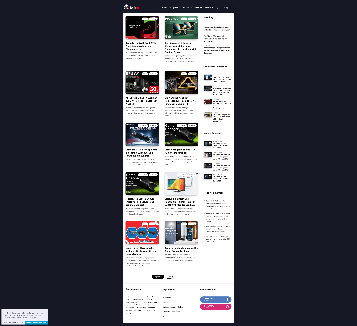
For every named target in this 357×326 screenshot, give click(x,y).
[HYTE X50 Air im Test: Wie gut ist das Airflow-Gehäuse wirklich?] (208, 77)
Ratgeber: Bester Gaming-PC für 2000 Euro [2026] (220, 146)
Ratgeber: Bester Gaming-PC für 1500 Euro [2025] (220, 179)
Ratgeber (174, 8)
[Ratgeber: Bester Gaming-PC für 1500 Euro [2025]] (208, 176)
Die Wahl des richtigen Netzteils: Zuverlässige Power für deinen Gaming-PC (181, 101)
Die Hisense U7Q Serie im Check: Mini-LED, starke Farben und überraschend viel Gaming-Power (180, 47)
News (164, 8)
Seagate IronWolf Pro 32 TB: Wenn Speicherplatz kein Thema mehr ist (141, 46)
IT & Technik (143, 125)
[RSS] (230, 7)
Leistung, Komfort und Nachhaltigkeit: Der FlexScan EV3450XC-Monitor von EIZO (180, 202)
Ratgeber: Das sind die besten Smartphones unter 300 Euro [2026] (221, 168)
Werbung (153, 19)
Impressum (167, 298)
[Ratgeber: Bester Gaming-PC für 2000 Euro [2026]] (208, 143)
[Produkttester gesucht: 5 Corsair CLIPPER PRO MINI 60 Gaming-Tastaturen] (208, 114)
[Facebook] (224, 7)
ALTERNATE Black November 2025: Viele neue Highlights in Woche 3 (141, 101)
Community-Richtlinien (171, 312)
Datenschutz (167, 302)
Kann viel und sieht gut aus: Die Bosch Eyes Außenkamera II (181, 249)
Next (169, 277)
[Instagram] (227, 7)
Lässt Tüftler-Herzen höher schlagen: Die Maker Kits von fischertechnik (141, 251)
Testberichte (187, 8)
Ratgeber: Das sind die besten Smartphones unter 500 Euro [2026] (221, 157)
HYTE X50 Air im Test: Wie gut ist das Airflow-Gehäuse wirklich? (222, 79)
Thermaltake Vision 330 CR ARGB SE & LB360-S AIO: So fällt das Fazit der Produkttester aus (222, 91)
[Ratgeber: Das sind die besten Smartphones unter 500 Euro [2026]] (208, 154)
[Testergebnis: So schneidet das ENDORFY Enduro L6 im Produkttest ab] (208, 101)
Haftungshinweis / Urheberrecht (175, 307)
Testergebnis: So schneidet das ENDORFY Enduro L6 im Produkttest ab (222, 105)
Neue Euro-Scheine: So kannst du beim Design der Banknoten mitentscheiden (218, 229)
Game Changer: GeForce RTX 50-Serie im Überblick (180, 151)
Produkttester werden (204, 8)
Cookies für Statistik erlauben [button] (36, 322)
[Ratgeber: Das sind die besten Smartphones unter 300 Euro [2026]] (208, 165)
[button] (36, 317)
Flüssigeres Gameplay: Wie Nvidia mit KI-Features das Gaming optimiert (140, 202)
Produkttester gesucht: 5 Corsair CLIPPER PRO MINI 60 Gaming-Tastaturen (222, 118)
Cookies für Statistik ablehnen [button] (13, 322)
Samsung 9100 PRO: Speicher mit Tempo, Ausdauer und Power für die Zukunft (141, 152)
